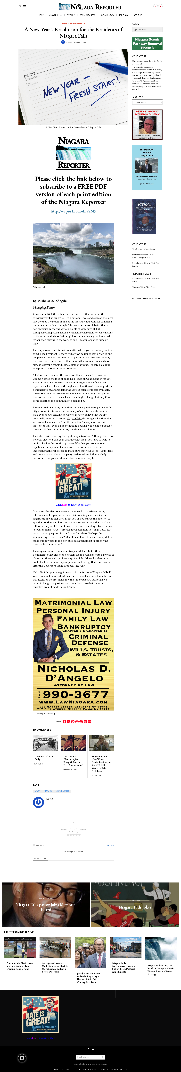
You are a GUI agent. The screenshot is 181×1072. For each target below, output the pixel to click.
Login (111, 845)
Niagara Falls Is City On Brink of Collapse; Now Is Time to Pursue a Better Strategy (160, 970)
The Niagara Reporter (99, 1064)
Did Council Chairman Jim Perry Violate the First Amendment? (73, 761)
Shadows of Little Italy (44, 758)
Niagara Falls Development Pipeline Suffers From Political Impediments (123, 967)
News (37, 791)
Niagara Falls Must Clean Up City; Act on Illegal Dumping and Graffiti (20, 966)
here (64, 504)
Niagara (48, 791)
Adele (70, 42)
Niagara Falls (79, 23)
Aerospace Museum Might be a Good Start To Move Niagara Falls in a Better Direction (55, 967)
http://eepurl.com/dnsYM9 (73, 211)
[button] (160, 29)
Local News (67, 23)
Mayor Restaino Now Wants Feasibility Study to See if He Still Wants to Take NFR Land (101, 764)
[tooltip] (155, 6)
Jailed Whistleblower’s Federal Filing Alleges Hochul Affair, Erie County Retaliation (88, 978)
